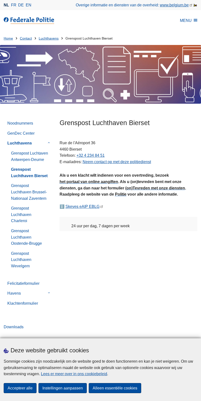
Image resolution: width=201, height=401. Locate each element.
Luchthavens (49, 38)
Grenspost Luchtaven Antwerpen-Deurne (29, 156)
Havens (14, 293)
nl (6, 5)
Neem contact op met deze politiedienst (117, 162)
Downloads (14, 327)
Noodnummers (20, 123)
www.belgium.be (174, 5)
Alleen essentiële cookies (115, 388)
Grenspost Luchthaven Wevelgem (21, 259)
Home (8, 38)
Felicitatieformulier (23, 283)
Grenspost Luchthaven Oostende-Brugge (26, 237)
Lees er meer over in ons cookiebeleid (74, 374)
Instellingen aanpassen (62, 388)
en (28, 5)
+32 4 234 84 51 (90, 155)
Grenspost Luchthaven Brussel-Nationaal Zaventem (29, 192)
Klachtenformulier (22, 303)
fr (13, 5)
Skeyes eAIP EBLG (82, 206)
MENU (186, 20)
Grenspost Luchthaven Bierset (29, 172)
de (21, 5)
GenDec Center (21, 133)
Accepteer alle (20, 388)
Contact (26, 38)
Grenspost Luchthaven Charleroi (21, 214)
